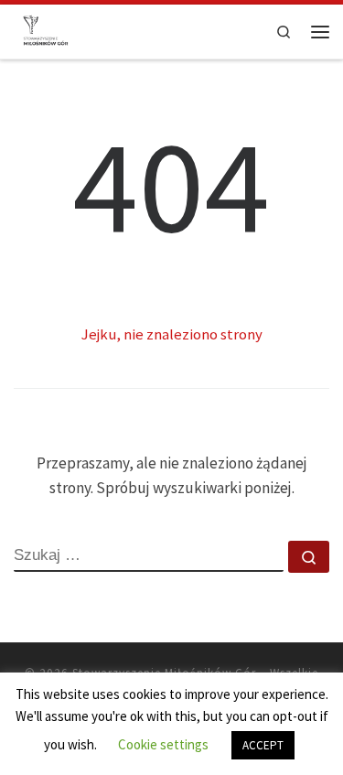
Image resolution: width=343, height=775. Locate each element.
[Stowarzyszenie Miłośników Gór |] (45, 29)
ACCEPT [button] (263, 745)
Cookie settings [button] (163, 744)
